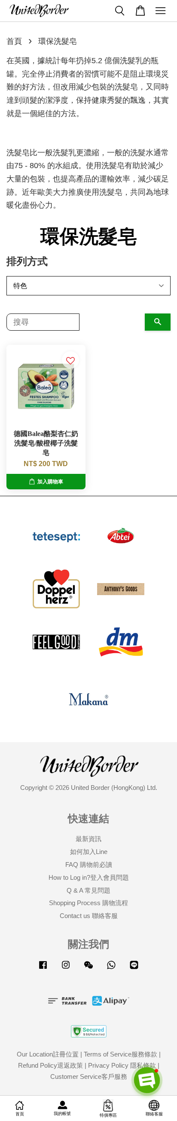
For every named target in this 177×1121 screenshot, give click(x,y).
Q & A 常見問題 (88, 890)
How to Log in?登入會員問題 (89, 877)
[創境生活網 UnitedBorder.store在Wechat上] (88, 968)
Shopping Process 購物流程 (88, 902)
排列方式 (27, 261)
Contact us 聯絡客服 (89, 915)
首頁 (14, 41)
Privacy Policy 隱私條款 (122, 1065)
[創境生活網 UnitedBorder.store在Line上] (134, 968)
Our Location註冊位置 (48, 1054)
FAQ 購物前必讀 (88, 864)
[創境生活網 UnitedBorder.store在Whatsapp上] (111, 968)
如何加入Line (88, 851)
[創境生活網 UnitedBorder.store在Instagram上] (66, 968)
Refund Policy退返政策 (50, 1065)
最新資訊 (88, 838)
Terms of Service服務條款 (120, 1054)
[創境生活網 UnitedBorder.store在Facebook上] (43, 968)
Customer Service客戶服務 (88, 1076)
